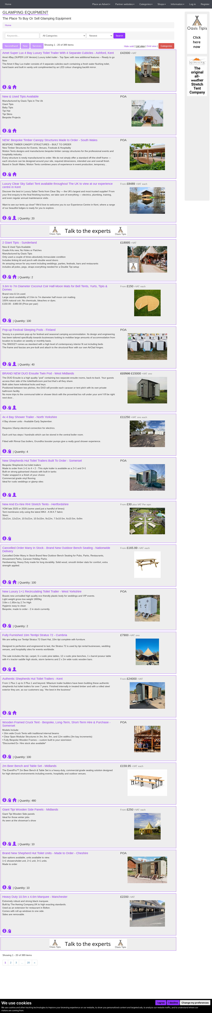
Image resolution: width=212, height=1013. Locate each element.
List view (140, 46)
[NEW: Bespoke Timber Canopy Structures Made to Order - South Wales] (147, 155)
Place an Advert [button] (100, 4)
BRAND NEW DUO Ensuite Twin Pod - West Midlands (38, 373)
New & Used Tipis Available (20, 96)
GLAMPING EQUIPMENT (25, 12)
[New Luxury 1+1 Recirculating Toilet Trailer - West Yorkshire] (147, 606)
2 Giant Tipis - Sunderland (19, 242)
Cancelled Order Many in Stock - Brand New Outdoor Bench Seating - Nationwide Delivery (56, 549)
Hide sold (129, 46)
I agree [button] (161, 1002)
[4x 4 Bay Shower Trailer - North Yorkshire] (147, 432)
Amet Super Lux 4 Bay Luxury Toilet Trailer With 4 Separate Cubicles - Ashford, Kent (58, 53)
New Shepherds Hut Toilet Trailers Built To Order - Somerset (42, 460)
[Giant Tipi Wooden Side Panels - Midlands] (147, 825)
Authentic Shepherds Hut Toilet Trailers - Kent (32, 678)
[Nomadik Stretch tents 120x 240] (197, 76)
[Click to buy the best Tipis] (88, 231)
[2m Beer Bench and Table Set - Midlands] (147, 781)
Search (119, 35)
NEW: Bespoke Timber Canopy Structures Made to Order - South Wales (49, 140)
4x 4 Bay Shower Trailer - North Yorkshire (29, 417)
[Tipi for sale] (197, 34)
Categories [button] (145, 4)
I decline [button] (173, 1002)
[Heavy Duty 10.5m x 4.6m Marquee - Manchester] (147, 912)
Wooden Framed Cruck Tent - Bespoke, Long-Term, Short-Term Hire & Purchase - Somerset (56, 724)
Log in (192, 4)
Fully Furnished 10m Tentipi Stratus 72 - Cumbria (34, 635)
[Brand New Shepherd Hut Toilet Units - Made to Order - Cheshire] (147, 868)
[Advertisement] (197, 148)
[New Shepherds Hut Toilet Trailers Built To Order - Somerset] (147, 476)
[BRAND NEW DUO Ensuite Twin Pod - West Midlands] (147, 388)
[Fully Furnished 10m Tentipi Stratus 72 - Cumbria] (147, 650)
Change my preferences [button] (195, 1002)
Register (205, 4)
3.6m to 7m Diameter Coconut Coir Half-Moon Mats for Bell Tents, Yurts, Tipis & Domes (54, 288)
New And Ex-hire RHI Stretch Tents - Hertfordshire (35, 504)
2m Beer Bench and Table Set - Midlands (29, 766)
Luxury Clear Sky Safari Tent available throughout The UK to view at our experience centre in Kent (57, 185)
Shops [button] (161, 4)
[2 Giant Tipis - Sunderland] (147, 258)
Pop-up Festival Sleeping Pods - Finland (28, 329)
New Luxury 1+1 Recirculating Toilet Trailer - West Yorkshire (41, 591)
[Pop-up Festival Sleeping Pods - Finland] (147, 345)
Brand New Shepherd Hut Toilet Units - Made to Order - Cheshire (45, 853)
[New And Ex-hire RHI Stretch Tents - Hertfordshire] (147, 519)
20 (28, 962)
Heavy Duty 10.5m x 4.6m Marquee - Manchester (34, 896)
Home (8, 4)
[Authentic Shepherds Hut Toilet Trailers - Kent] (147, 694)
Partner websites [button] (124, 4)
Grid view (152, 46)
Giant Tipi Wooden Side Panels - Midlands (30, 809)
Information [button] (177, 4)
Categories (166, 46)
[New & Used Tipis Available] (147, 112)
